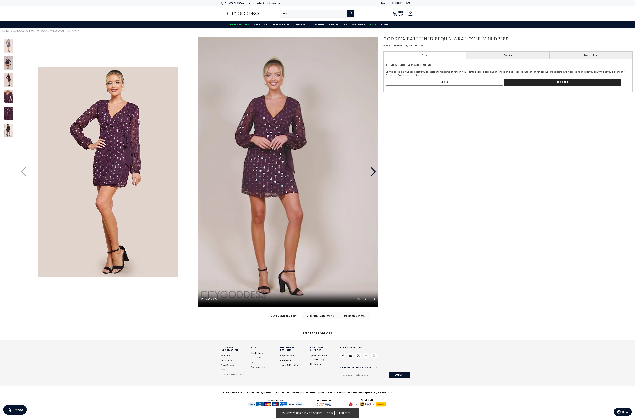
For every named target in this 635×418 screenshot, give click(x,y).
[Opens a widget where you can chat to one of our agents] (623, 412)
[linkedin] (351, 356)
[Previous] (24, 172)
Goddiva (397, 45)
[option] (107, 172)
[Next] (373, 172)
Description (591, 55)
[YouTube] (374, 356)
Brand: (386, 45)
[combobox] (313, 13)
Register (345, 413)
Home (6, 31)
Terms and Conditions (397, 75)
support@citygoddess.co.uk (266, 3)
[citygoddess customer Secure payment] (324, 404)
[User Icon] (410, 13)
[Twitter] (358, 356)
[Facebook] (343, 356)
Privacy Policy (422, 75)
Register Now (559, 71)
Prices (425, 55)
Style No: (409, 45)
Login (329, 413)
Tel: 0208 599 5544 (234, 3)
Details (508, 55)
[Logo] (243, 13)
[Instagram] (366, 356)
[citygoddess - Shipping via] (354, 404)
